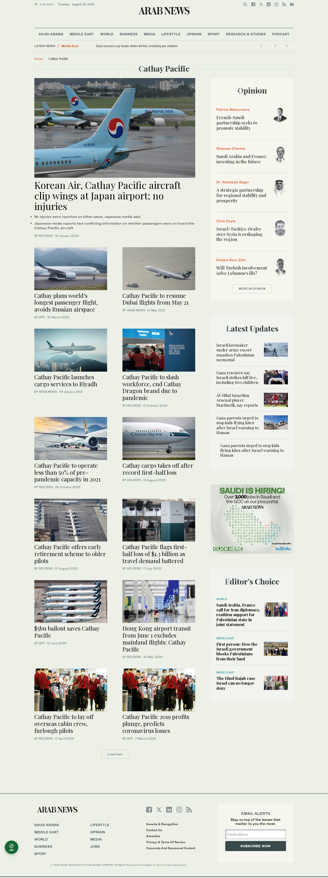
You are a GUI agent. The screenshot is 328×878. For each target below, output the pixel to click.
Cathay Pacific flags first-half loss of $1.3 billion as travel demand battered (154, 554)
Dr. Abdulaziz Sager (232, 182)
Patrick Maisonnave (233, 109)
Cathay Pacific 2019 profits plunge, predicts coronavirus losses (155, 723)
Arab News (47, 4)
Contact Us (154, 830)
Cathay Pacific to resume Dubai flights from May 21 (155, 299)
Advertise (153, 836)
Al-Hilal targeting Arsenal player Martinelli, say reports (237, 400)
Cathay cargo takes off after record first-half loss (157, 468)
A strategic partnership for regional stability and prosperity (241, 195)
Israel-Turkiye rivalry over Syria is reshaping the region (239, 234)
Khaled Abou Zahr (231, 260)
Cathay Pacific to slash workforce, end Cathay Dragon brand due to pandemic (151, 387)
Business (129, 34)
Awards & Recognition (162, 824)
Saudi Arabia (51, 34)
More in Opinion (252, 288)
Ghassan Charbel (230, 148)
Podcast (280, 34)
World (107, 34)
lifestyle (99, 825)
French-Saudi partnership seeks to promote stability (236, 123)
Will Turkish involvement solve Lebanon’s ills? (241, 270)
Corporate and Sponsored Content (170, 848)
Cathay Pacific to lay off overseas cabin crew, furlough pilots (63, 723)
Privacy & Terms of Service (165, 842)
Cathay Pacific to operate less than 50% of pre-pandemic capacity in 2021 (67, 472)
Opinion (194, 34)
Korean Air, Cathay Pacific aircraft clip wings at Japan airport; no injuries (107, 195)
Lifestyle (171, 34)
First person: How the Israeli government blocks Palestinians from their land (236, 651)
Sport (214, 34)
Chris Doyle (226, 221)
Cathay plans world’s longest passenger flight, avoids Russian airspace (66, 302)
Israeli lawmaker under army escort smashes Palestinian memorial (235, 352)
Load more (114, 754)
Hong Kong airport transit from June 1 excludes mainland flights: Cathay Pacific (156, 638)
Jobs (95, 846)
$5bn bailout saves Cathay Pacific (66, 631)
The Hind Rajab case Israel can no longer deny (235, 683)
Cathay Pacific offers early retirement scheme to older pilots (70, 554)
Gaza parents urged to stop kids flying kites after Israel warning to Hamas (237, 425)
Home (38, 58)
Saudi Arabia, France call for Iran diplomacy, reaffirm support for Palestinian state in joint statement (238, 614)
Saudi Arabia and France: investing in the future (241, 159)
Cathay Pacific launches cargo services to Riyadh (65, 380)
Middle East (82, 34)
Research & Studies (246, 34)
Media (149, 34)
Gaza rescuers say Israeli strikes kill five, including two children (137, 46)
